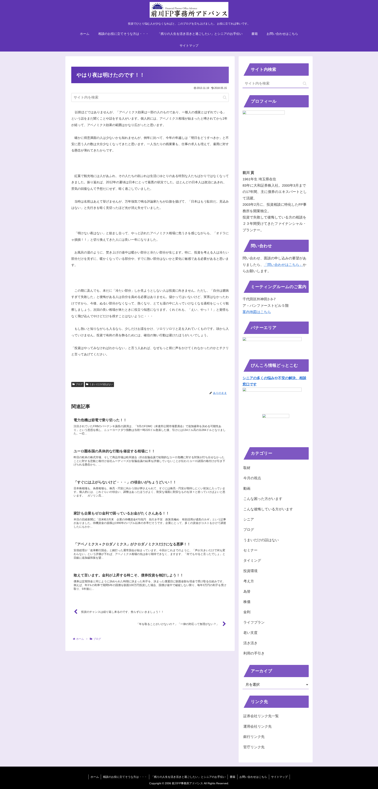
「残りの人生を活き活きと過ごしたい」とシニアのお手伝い (188, 776)
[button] (224, 97)
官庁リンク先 (254, 747)
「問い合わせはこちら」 (283, 265)
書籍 (232, 776)
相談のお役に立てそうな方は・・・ (125, 776)
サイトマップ (279, 776)
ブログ (79, 384)
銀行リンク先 (254, 737)
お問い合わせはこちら (253, 776)
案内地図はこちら (257, 312)
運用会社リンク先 (257, 726)
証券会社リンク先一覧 (261, 716)
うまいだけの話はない (101, 384)
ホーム (95, 776)
